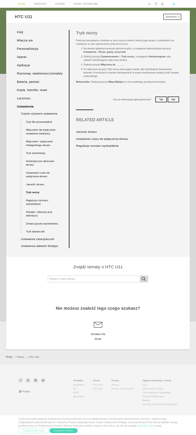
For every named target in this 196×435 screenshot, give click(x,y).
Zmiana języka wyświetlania (42, 223)
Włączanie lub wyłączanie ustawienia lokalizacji (40, 131)
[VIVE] (173, 3)
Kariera (146, 400)
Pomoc (21, 357)
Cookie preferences (33, 430)
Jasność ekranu (35, 184)
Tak (161, 99)
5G (74, 388)
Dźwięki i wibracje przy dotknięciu (39, 214)
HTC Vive (98, 385)
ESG (145, 385)
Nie (173, 99)
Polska (26, 391)
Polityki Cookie (146, 425)
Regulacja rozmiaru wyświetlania (37, 202)
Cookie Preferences (153, 396)
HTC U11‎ (34, 357)
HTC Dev (98, 388)
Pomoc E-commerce (122, 388)
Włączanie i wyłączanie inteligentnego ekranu (39, 143)
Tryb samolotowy (35, 153)
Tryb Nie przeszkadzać (39, 122)
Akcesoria (78, 396)
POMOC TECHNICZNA (86, 4)
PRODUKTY (40, 4)
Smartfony (79, 385)
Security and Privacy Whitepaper (160, 404)
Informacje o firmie (153, 388)
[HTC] (21, 4)
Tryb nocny (32, 192)
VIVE (75, 392)
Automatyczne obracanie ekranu (40, 163)
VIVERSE (60, 4)
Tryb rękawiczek (35, 231)
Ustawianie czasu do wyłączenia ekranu (38, 174)
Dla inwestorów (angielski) (156, 392)
